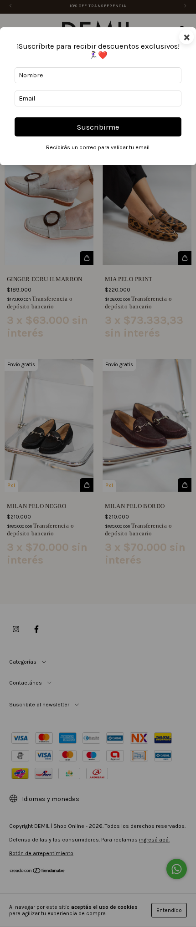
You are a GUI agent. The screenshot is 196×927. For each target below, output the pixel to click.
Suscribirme (98, 127)
